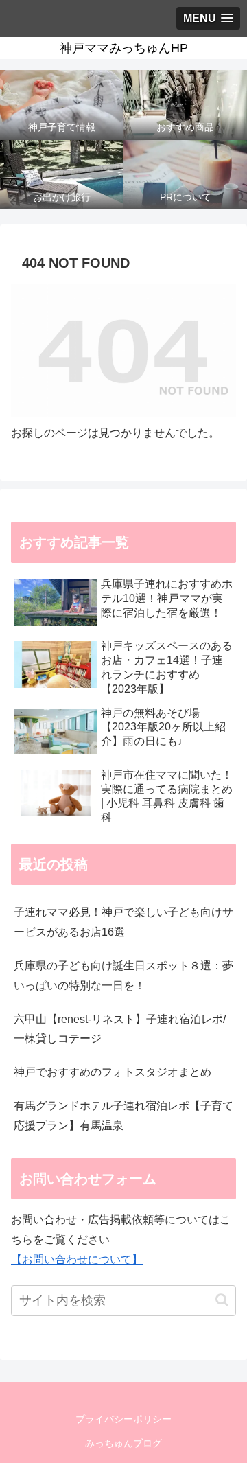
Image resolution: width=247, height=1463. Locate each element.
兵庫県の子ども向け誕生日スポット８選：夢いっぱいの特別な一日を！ (123, 975)
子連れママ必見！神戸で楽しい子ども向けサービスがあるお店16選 (123, 922)
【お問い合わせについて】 (77, 1259)
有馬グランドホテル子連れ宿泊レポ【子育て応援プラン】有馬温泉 (123, 1115)
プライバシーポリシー (123, 1419)
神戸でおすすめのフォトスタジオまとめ (112, 1072)
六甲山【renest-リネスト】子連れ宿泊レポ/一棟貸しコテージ (120, 1029)
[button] (222, 1300)
